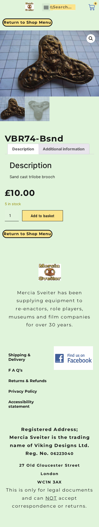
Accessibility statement (21, 404)
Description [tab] (23, 149)
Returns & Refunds (27, 381)
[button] (46, 7)
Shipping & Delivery (19, 357)
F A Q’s (15, 370)
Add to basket (42, 215)
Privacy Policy (22, 391)
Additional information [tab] (64, 149)
